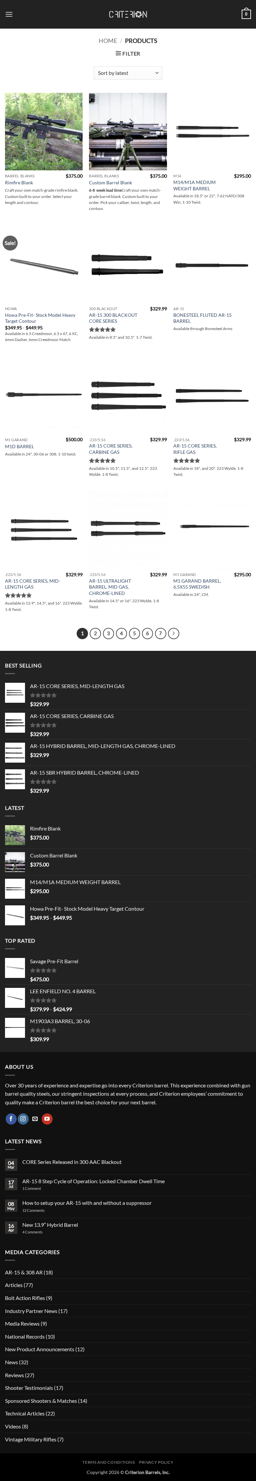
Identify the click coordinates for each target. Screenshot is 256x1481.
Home (108, 40)
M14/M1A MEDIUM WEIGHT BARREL (194, 185)
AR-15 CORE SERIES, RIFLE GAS (195, 449)
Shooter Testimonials (29, 1388)
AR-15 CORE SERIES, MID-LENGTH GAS (32, 584)
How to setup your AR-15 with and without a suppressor (87, 1203)
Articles (14, 1285)
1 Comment (40, 1188)
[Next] (173, 633)
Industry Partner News (31, 1311)
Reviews (14, 1375)
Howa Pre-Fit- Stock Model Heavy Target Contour (40, 318)
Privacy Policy (156, 1462)
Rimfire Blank (19, 182)
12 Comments (42, 1210)
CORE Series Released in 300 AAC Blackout (72, 1162)
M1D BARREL (19, 446)
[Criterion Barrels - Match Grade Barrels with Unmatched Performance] (128, 14)
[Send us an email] (35, 1119)
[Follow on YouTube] (47, 1119)
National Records (25, 1336)
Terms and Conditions (108, 1462)
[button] (9, 14)
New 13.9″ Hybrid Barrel (50, 1224)
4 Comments (37, 1232)
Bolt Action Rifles (25, 1298)
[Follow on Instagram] (23, 1119)
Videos (13, 1426)
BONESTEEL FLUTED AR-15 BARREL (202, 318)
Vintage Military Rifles (30, 1439)
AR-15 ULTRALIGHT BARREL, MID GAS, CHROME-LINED (110, 587)
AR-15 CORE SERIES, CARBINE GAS (110, 449)
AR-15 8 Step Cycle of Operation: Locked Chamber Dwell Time (93, 1181)
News (11, 1362)
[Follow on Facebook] (11, 1119)
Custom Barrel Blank (110, 182)
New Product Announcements (39, 1349)
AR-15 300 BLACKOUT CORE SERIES (113, 318)
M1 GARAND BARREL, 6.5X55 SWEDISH (197, 584)
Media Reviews (22, 1323)
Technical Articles (25, 1413)
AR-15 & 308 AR (24, 1272)
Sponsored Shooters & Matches (41, 1400)
